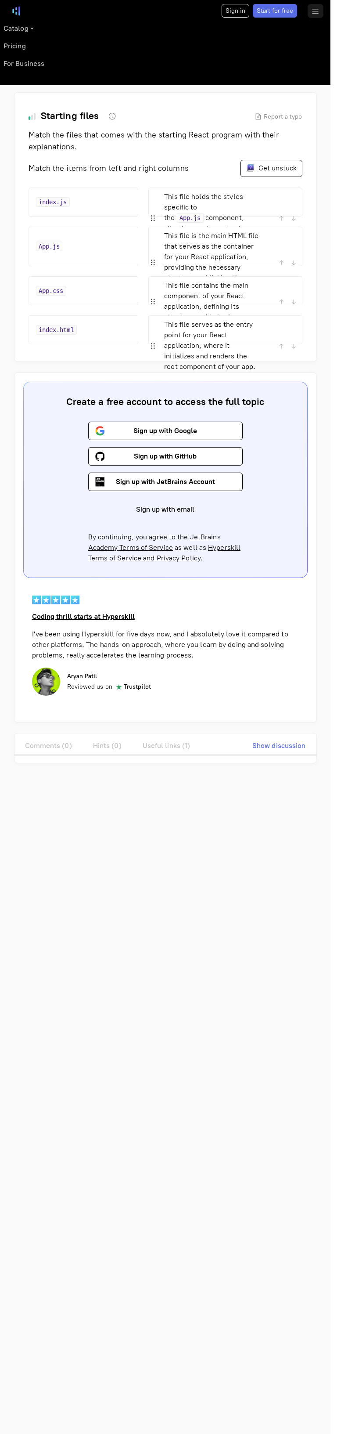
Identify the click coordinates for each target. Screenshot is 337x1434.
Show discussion (279, 745)
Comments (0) (48, 745)
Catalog (16, 28)
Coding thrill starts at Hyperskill (83, 616)
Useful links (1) (166, 745)
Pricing (15, 46)
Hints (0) (107, 745)
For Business (24, 63)
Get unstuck (277, 168)
